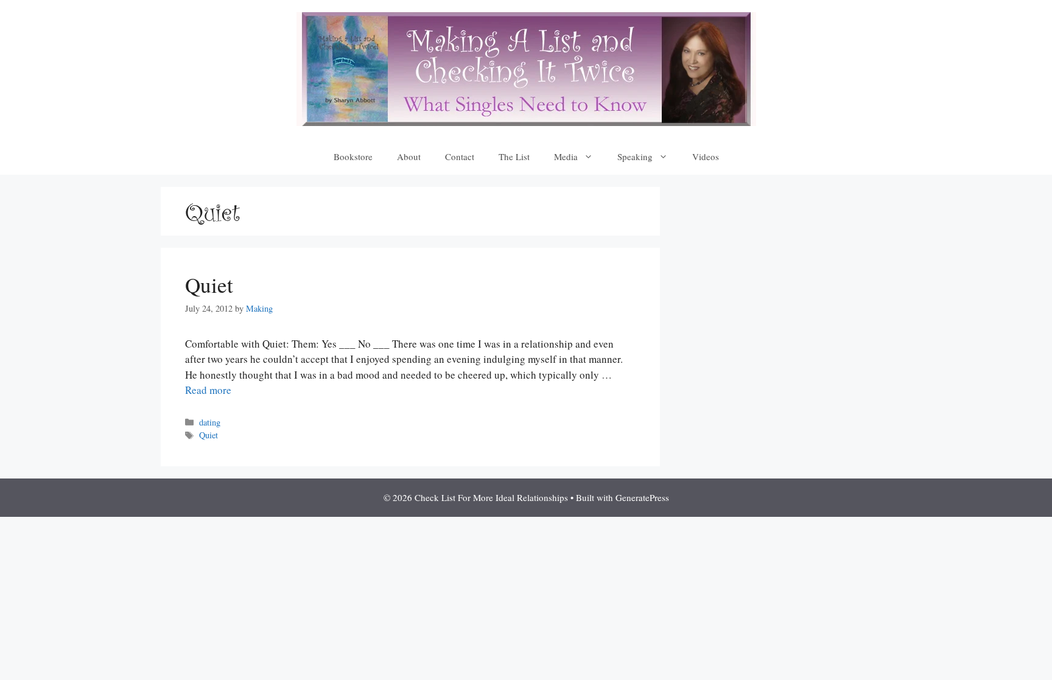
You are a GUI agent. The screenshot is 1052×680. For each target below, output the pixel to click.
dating (209, 422)
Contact (459, 156)
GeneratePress (642, 497)
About (409, 156)
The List (514, 156)
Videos (705, 156)
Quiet (209, 284)
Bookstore (353, 156)
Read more (208, 390)
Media (566, 156)
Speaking (635, 156)
